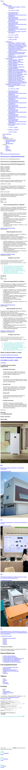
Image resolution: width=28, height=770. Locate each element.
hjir (23, 716)
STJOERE (3, 714)
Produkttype (3, 707)
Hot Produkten (4, 698)
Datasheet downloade (5, 228)
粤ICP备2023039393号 (14, 697)
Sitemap (9, 698)
